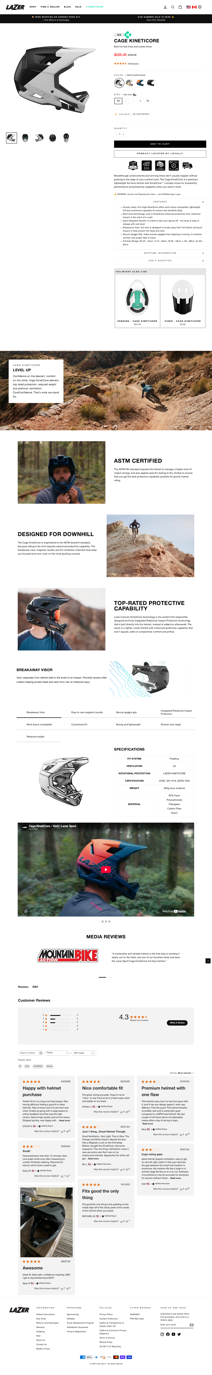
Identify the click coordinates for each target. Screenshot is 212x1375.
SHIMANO (135, 1314)
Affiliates (71, 1319)
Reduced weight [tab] (35, 737)
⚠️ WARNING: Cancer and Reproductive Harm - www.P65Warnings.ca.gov (147, 194)
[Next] (208, 960)
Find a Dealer (50, 7)
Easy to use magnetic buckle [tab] (87, 713)
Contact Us (41, 1345)
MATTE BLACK (151, 83)
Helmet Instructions (45, 1314)
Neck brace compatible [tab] (39, 725)
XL (148, 101)
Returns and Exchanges (47, 1323)
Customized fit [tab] (79, 725)
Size (123, 95)
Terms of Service (107, 1338)
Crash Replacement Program (80, 1323)
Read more (64, 1121)
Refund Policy (106, 1342)
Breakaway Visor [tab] (36, 713)
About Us (40, 1340)
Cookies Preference (109, 1319)
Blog (67, 7)
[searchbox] (28, 1053)
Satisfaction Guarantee (77, 1327)
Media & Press (43, 1349)
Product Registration (76, 1332)
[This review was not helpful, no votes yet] (67, 1131)
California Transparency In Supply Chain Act (112, 1324)
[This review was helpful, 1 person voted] (62, 1176)
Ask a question (160, 261)
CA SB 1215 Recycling (110, 1347)
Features (160, 202)
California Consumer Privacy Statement (113, 1332)
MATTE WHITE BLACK (119, 83)
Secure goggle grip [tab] (126, 713)
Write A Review (177, 1023)
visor (27, 1066)
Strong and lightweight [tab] (128, 725)
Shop (33, 7)
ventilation (38, 1066)
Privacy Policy (106, 1314)
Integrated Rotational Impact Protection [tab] (176, 712)
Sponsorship (73, 1314)
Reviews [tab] (23, 987)
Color (130, 75)
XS (118, 101)
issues (49, 1066)
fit (20, 1066)
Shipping (40, 1332)
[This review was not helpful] (67, 1288)
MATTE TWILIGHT (140, 83)
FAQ (38, 1336)
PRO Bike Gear (137, 1319)
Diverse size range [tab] (171, 725)
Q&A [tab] (35, 987)
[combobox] (57, 1053)
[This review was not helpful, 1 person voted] (67, 1176)
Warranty (40, 1327)
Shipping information (160, 253)
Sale (78, 7)
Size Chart (41, 1319)
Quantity (120, 128)
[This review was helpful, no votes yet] (62, 1131)
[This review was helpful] (181, 1134)
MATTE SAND (130, 83)
